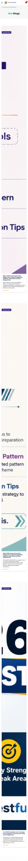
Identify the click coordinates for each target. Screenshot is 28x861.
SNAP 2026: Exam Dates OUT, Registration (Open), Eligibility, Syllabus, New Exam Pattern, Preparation (13, 555)
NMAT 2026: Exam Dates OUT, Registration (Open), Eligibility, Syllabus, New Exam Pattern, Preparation (13, 278)
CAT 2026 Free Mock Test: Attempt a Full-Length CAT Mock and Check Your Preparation (14, 833)
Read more (6, 290)
